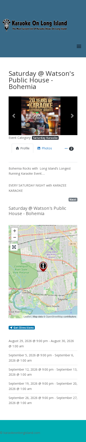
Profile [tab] (25, 148)
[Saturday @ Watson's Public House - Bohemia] (43, 267)
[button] (14, 115)
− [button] (14, 237)
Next (72, 199)
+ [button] (14, 231)
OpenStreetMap (54, 316)
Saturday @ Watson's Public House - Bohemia (37, 210)
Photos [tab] (47, 148)
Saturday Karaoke (45, 137)
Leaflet (27, 316)
